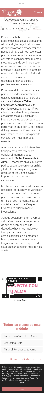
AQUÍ (9, 376)
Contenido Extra (13, 342)
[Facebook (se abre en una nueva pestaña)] (20, 3)
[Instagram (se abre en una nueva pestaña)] (23, 3)
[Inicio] (3, 29)
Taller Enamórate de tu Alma (20, 336)
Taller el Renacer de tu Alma (20, 349)
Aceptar (22, 389)
